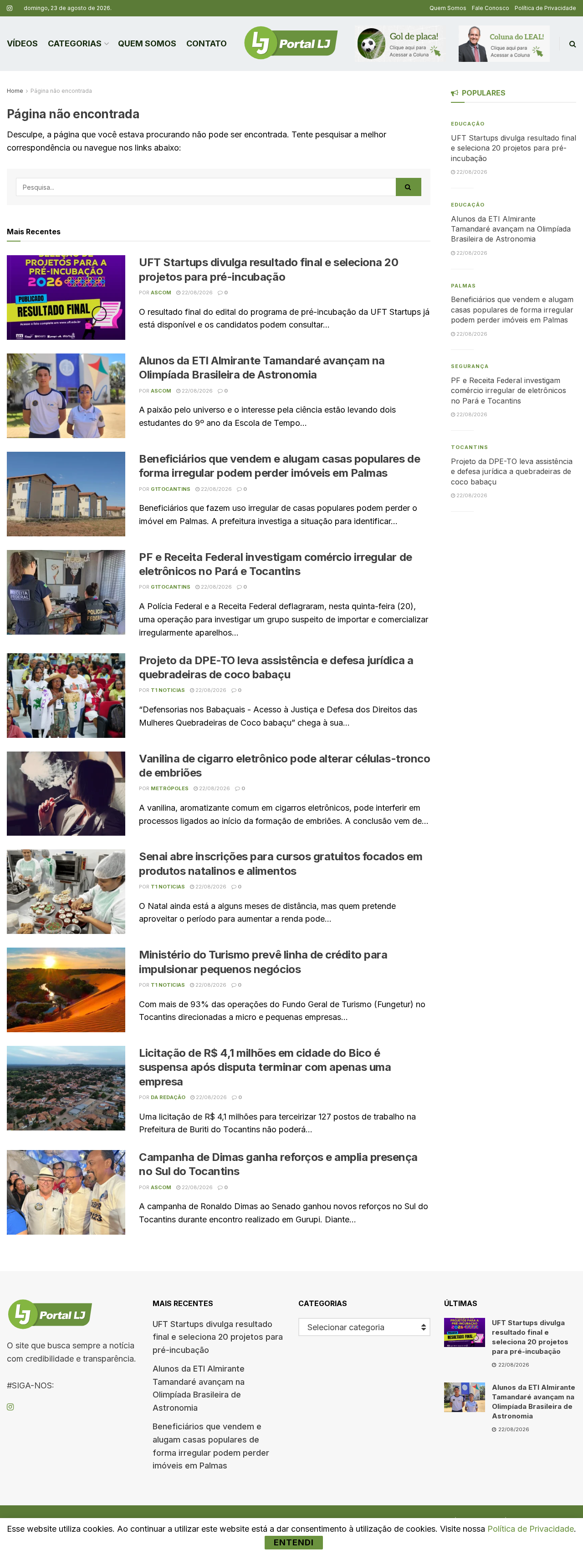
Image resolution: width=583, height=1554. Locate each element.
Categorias (75, 43)
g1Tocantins (170, 489)
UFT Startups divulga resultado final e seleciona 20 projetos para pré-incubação (513, 148)
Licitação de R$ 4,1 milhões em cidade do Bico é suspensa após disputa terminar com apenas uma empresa (265, 1067)
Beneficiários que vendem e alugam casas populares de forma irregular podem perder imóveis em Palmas (512, 309)
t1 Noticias (168, 690)
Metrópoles (170, 788)
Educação (468, 124)
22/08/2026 (196, 292)
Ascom (161, 292)
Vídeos (22, 43)
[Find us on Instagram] (9, 8)
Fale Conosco (490, 8)
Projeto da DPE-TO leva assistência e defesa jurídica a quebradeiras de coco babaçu (512, 471)
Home (15, 90)
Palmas (463, 286)
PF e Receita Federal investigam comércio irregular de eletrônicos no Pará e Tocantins (508, 390)
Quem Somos (448, 8)
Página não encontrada (61, 90)
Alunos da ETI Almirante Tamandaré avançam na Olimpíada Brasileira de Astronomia (511, 229)
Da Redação (168, 1097)
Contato (206, 43)
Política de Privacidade (545, 8)
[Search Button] (572, 43)
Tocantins (469, 447)
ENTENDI (294, 1542)
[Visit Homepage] (291, 44)
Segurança (470, 366)
